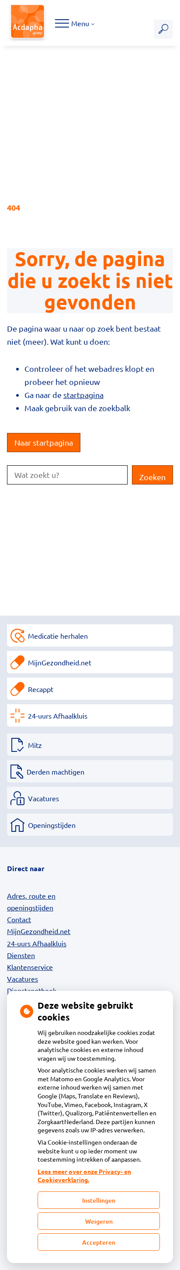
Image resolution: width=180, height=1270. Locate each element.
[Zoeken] (163, 29)
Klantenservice (30, 966)
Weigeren (99, 1221)
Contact (19, 919)
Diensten (21, 955)
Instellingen (98, 1200)
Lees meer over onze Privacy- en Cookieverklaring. (84, 1175)
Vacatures (43, 798)
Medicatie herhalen (58, 635)
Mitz (35, 745)
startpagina (83, 394)
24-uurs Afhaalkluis (57, 715)
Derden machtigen (55, 771)
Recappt (40, 689)
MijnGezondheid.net (59, 662)
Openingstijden (52, 824)
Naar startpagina (43, 442)
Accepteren (98, 1242)
